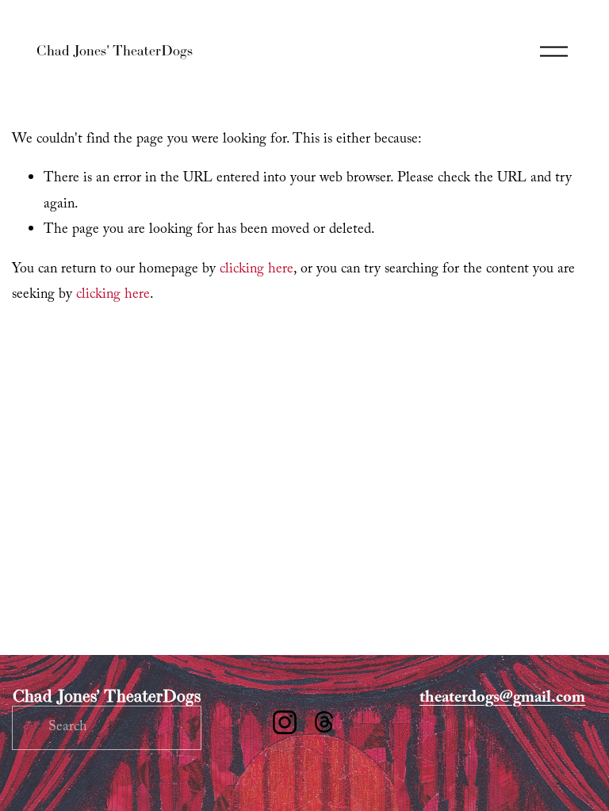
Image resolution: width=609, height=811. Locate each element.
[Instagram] (284, 722)
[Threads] (324, 722)
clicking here (256, 270)
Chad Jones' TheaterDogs (114, 50)
